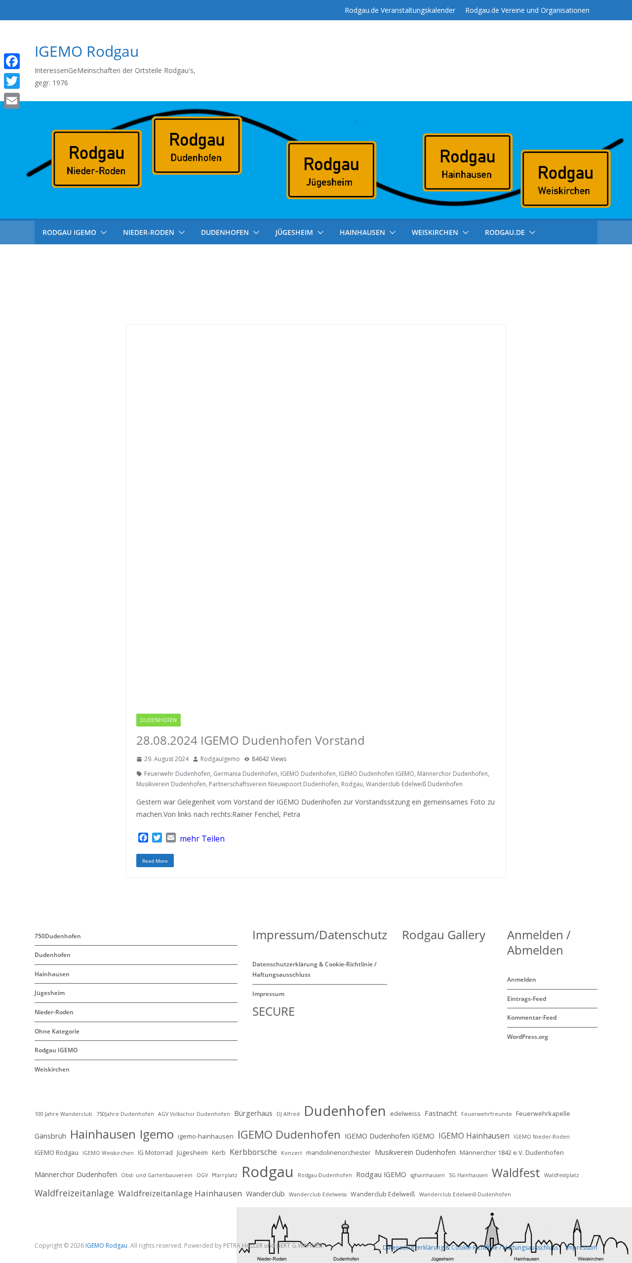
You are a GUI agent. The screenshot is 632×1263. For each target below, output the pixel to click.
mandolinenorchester (338, 1152)
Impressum (268, 994)
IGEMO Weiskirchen (108, 1152)
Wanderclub (265, 1193)
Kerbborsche (253, 1152)
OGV (202, 1175)
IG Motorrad (155, 1152)
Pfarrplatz (224, 1175)
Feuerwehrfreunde (486, 1113)
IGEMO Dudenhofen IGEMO (376, 773)
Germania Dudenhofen (245, 773)
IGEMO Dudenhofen (308, 773)
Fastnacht (441, 1113)
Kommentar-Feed (531, 1017)
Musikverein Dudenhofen (171, 784)
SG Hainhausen (468, 1175)
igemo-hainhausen (206, 1136)
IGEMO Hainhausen (474, 1135)
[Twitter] (26, 81)
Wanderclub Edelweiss (318, 1194)
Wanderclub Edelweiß (383, 1193)
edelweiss (405, 1113)
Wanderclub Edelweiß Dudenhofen (414, 784)
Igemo (157, 1134)
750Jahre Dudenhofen (125, 1113)
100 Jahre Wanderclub (63, 1113)
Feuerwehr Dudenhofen (177, 773)
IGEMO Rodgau (87, 51)
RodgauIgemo (220, 759)
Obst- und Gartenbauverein (157, 1175)
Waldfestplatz (561, 1175)
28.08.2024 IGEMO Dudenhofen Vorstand (250, 740)
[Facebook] (26, 61)
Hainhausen (362, 232)
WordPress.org (527, 1037)
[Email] (26, 101)
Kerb (219, 1152)
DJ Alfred (288, 1113)
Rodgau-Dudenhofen (325, 1175)
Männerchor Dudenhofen (452, 773)
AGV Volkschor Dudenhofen (194, 1113)
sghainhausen (427, 1175)
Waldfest (516, 1172)
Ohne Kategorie (57, 1031)
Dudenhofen (225, 232)
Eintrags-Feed (526, 999)
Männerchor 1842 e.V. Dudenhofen (512, 1152)
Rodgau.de (505, 232)
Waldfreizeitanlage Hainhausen (180, 1193)
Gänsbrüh (50, 1136)
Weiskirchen (435, 232)
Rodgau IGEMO (210, 720)
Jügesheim (294, 232)
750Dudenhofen (58, 936)
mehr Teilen (202, 838)
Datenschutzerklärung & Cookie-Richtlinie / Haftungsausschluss (470, 1247)
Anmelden (521, 979)
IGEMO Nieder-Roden (542, 1136)
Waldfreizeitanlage (74, 1193)
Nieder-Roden (148, 232)
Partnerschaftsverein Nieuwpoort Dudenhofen (273, 784)
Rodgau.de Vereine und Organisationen (527, 10)
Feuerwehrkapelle (543, 1113)
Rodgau (352, 784)
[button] (101, 232)
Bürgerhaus (253, 1113)
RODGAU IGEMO (69, 232)
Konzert (291, 1152)
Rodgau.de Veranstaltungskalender (400, 10)
